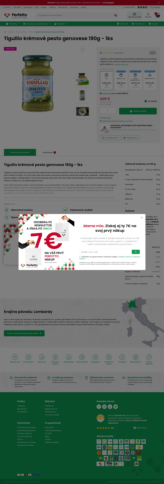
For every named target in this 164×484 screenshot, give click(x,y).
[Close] (142, 217)
